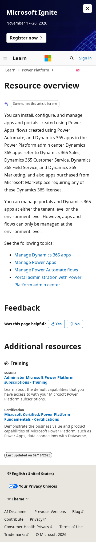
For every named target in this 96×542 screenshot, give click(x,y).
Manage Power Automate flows (46, 270)
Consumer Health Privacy (26, 526)
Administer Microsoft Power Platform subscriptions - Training (39, 380)
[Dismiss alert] (87, 8)
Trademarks (14, 534)
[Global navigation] (5, 58)
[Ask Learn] (78, 70)
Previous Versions (50, 511)
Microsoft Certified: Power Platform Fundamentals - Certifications (37, 417)
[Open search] (71, 58)
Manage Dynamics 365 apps (42, 255)
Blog (76, 511)
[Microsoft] (48, 58)
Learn (10, 70)
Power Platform (35, 70)
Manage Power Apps (35, 262)
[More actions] (87, 70)
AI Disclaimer (16, 511)
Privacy (36, 519)
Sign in (85, 58)
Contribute (13, 519)
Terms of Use (71, 526)
